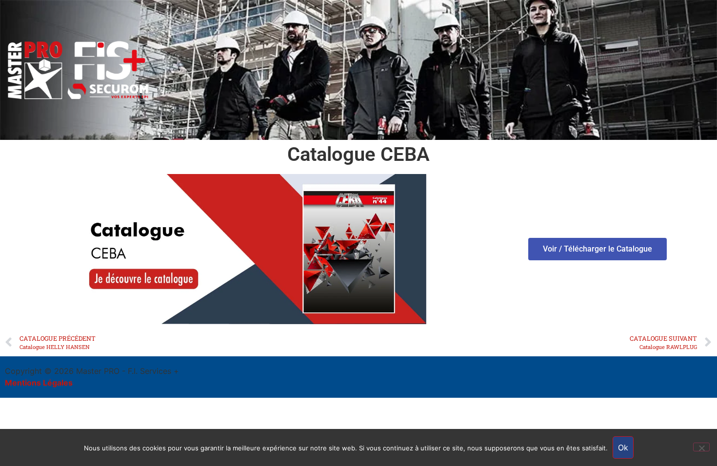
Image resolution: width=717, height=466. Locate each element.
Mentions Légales (39, 383)
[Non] (701, 447)
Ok (623, 447)
